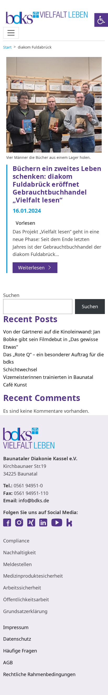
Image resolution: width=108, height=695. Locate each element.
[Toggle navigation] (11, 33)
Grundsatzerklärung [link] (25, 611)
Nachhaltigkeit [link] (19, 552)
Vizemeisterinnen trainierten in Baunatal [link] (48, 377)
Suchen (11, 295)
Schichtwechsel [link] (20, 369)
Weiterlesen (31, 267)
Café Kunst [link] (15, 385)
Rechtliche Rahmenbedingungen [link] (39, 674)
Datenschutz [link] (17, 639)
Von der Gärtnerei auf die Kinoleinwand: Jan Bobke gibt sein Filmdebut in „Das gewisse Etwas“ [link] (51, 339)
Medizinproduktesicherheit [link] (33, 576)
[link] (101, 20)
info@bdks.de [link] (34, 500)
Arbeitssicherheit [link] (22, 587)
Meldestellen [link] (17, 564)
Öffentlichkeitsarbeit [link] (26, 599)
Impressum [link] (16, 627)
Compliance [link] (16, 540)
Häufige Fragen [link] (20, 650)
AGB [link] (8, 662)
